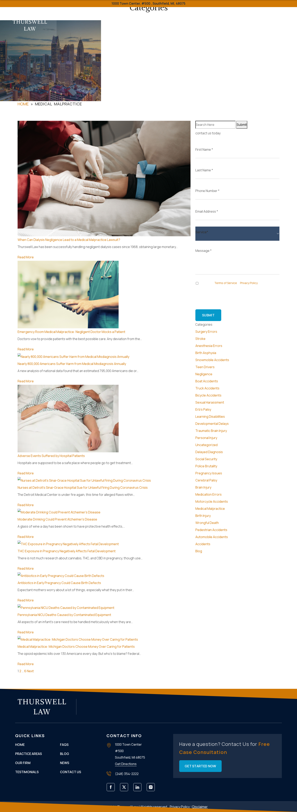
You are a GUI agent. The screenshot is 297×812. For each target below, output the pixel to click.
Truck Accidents (207, 388)
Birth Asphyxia (205, 353)
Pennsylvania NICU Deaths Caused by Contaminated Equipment (64, 615)
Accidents (202, 544)
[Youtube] (152, 788)
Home (64, 16)
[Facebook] (112, 788)
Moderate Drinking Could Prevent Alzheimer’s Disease (57, 519)
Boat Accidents (206, 381)
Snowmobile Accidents (212, 360)
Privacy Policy (249, 283)
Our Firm (116, 16)
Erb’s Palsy (203, 409)
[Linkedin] (138, 788)
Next (30, 671)
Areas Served (213, 16)
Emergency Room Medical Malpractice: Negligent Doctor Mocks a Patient (71, 332)
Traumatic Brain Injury (211, 430)
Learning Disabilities (210, 416)
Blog (198, 551)
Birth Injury (203, 515)
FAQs (166, 16)
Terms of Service (225, 283)
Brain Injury (203, 487)
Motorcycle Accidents (211, 501)
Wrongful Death (207, 522)
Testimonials (142, 16)
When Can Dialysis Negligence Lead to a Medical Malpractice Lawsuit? (69, 239)
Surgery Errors (206, 331)
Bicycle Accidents (208, 395)
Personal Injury (206, 438)
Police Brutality (206, 466)
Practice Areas (87, 16)
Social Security (206, 459)
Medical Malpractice (210, 508)
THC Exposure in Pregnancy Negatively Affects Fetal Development (67, 551)
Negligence (203, 374)
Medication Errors (208, 494)
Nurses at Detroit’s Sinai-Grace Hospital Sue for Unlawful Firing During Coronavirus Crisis (83, 487)
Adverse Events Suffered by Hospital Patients (51, 456)
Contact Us (217, 34)
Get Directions (126, 764)
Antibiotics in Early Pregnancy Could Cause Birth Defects (59, 583)
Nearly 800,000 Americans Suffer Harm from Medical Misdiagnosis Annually (72, 363)
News (64, 763)
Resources (184, 16)
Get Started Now (200, 766)
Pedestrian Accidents (211, 530)
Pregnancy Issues (208, 473)
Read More (26, 257)
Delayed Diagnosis (209, 452)
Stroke (200, 338)
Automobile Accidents (211, 537)
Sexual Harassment (209, 402)
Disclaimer (200, 807)
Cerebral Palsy (206, 480)
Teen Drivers (205, 367)
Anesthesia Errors (208, 345)
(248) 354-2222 (270, 29)
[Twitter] (125, 788)
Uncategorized (206, 445)
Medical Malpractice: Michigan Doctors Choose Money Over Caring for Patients (76, 646)
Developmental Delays (212, 423)
